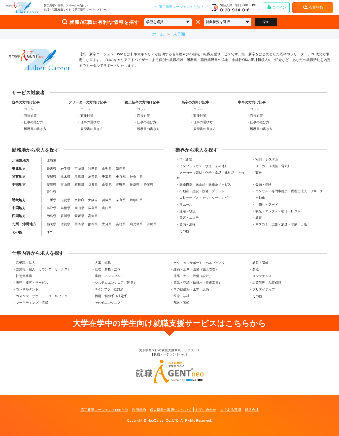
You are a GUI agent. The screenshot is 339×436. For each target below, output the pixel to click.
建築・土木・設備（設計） (192, 276)
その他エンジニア (108, 303)
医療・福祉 (181, 296)
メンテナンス (262, 276)
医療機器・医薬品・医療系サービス (205, 184)
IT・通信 (185, 159)
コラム (29, 109)
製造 (255, 269)
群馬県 (79, 177)
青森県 (51, 169)
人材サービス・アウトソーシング (203, 198)
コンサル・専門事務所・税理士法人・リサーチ (289, 191)
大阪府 (93, 200)
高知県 (93, 216)
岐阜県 (134, 185)
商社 (258, 173)
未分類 (179, 33)
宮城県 (79, 169)
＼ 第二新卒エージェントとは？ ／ (181, 7)
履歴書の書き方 (35, 129)
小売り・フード (266, 204)
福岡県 (51, 224)
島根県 (65, 208)
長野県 (121, 185)
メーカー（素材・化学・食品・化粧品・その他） (210, 175)
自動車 (260, 198)
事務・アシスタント (109, 276)
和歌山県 (136, 200)
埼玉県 (93, 177)
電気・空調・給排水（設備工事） (197, 282)
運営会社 (252, 409)
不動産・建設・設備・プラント (202, 191)
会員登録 (316, 7)
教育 (258, 217)
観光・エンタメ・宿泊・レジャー (279, 211)
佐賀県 (65, 224)
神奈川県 (136, 177)
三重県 (51, 200)
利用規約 (139, 409)
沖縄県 (152, 224)
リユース (185, 204)
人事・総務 (103, 263)
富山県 (65, 185)
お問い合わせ (205, 409)
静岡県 (148, 185)
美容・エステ (189, 217)
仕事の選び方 (33, 122)
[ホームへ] (22, 7)
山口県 (107, 208)
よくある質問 (230, 409)
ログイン (279, 7)
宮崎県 (121, 224)
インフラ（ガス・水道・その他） (203, 166)
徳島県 (51, 216)
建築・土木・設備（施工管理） (196, 269)
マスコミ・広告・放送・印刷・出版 (281, 224)
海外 (50, 232)
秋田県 (93, 169)
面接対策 (30, 116)
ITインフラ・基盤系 (109, 289)
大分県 (107, 224)
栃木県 (65, 177)
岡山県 (79, 208)
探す (266, 22)
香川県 (65, 216)
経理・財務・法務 (108, 269)
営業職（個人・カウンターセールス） (43, 269)
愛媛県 (79, 216)
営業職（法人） (27, 263)
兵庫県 (107, 200)
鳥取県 (51, 208)
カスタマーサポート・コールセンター (43, 296)
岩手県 (65, 169)
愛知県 (51, 192)
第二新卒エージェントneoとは (104, 409)
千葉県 (107, 177)
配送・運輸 (181, 303)
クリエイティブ (263, 289)
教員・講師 (260, 263)
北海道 (51, 160)
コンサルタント (27, 289)
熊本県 (93, 224)
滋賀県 (65, 200)
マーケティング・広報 (32, 303)
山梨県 (107, 185)
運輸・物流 (187, 211)
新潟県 (51, 185)
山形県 (107, 169)
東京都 (121, 177)
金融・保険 (263, 184)
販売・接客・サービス (32, 282)
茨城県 (51, 177)
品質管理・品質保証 (266, 282)
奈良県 (121, 200)
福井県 (93, 185)
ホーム (158, 33)
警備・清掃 (187, 224)
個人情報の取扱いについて (171, 409)
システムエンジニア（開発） (116, 282)
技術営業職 (24, 276)
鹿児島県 (136, 224)
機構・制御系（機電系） (112, 296)
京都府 (79, 200)
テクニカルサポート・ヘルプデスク (199, 263)
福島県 (121, 169)
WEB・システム (266, 159)
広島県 (93, 208)
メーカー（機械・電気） (273, 166)
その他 (184, 231)
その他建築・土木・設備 (191, 289)
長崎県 (79, 224)
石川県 (79, 185)
